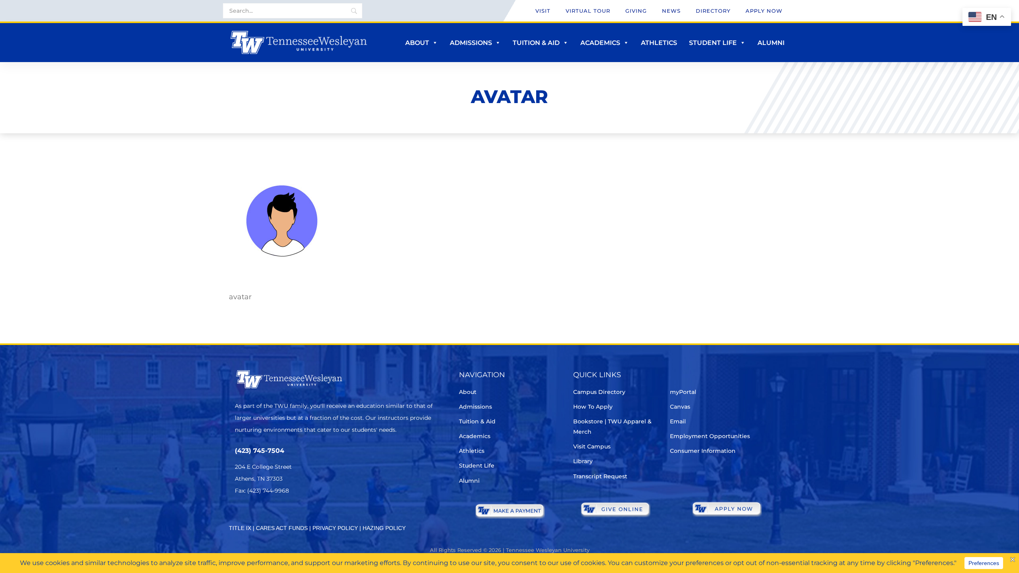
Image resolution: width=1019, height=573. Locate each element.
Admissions (471, 43)
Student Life (713, 43)
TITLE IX (240, 528)
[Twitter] (240, 514)
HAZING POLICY (384, 528)
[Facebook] (262, 514)
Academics (600, 43)
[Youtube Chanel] (307, 514)
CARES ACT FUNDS (282, 528)
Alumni (771, 43)
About (417, 43)
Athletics (659, 43)
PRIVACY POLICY (335, 528)
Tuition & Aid (536, 43)
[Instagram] (284, 514)
